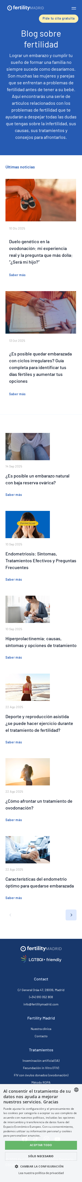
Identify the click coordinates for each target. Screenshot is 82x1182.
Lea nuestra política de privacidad (41, 1173)
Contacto (41, 1036)
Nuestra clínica (41, 1029)
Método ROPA (41, 1082)
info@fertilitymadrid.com (41, 1004)
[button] (73, 8)
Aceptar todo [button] (41, 1145)
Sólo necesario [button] (41, 1156)
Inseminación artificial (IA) (41, 1060)
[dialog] (41, 1133)
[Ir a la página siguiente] (71, 915)
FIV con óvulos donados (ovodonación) (41, 1075)
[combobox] (76, 1089)
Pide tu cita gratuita (59, 18)
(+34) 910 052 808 (41, 997)
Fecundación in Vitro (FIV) (41, 1068)
